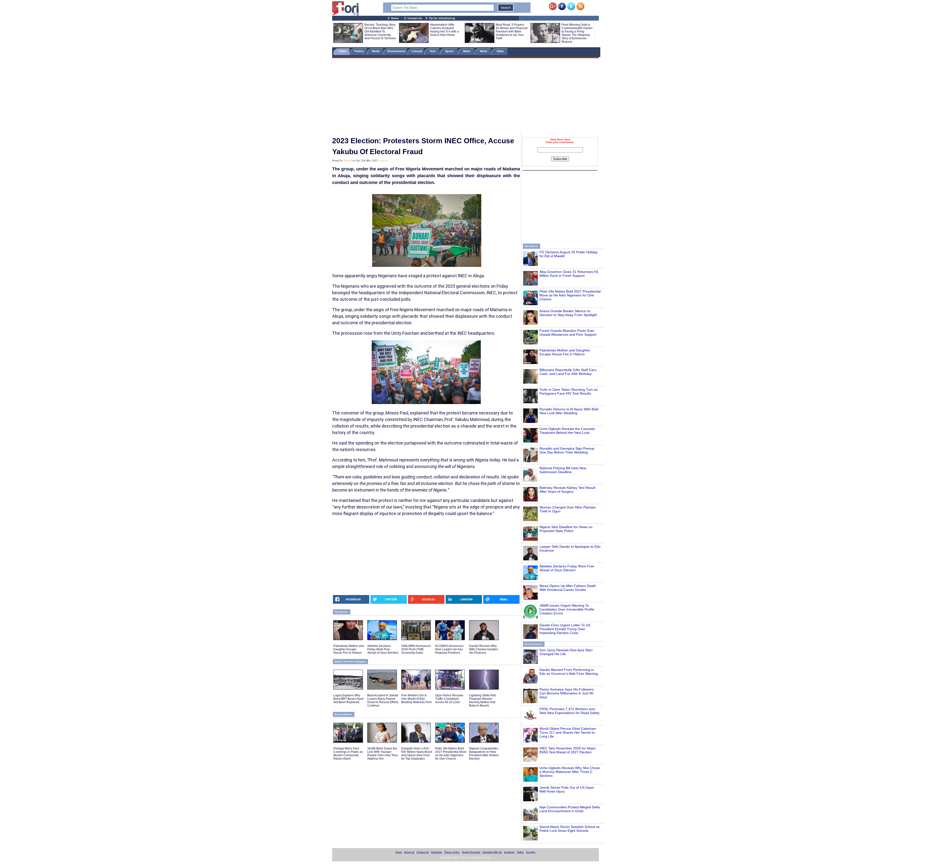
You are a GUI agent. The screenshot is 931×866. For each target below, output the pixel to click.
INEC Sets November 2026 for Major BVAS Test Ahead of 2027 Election (567, 750)
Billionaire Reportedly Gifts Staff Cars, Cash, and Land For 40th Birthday (568, 372)
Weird (484, 51)
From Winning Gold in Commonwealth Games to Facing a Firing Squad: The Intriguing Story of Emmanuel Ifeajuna (577, 33)
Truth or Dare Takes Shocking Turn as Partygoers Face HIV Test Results (568, 391)
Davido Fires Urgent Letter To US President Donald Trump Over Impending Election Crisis (564, 629)
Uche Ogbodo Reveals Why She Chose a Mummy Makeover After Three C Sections (569, 772)
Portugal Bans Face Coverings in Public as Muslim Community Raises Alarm (348, 753)
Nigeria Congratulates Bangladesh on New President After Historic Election (484, 753)
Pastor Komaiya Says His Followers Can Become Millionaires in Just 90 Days (566, 693)
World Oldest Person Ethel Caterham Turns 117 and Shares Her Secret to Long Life (567, 732)
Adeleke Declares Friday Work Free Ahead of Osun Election (566, 568)
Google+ (531, 852)
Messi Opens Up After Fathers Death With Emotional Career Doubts (567, 588)
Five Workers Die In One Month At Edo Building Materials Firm (416, 699)
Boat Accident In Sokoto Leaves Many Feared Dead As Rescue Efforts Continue (382, 700)
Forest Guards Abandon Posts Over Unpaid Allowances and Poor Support (567, 332)
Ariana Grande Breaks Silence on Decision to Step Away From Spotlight (568, 313)
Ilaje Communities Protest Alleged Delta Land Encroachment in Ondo (569, 809)
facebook (509, 852)
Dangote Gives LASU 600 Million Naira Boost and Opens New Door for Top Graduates (416, 753)
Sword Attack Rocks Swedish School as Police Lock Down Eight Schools (569, 829)
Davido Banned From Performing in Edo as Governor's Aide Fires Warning (568, 671)
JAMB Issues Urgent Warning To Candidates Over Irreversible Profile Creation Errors (566, 609)
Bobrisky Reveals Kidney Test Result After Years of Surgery (567, 489)
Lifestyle (417, 51)
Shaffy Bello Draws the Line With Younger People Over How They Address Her (382, 753)
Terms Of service (471, 852)
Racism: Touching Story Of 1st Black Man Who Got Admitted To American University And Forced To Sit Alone (380, 31)
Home (395, 18)
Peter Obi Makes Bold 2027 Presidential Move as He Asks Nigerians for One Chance (570, 295)
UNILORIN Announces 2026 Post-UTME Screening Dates (416, 649)
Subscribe (560, 159)
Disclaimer (436, 852)
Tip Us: (442, 18)
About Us (409, 852)
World (376, 51)
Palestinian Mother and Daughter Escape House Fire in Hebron (564, 352)
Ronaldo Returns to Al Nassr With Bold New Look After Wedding (568, 411)
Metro (467, 51)
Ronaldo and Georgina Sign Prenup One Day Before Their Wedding (566, 450)
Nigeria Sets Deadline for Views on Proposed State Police (566, 529)
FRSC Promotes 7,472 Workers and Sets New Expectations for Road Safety (569, 711)
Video (500, 51)
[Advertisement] (465, 95)
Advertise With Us (492, 852)
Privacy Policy (452, 852)
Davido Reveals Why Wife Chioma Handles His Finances (483, 649)
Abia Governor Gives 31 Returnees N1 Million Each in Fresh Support (569, 274)
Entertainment (396, 51)
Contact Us (415, 18)
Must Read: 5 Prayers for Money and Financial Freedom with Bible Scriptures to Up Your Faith (512, 31)
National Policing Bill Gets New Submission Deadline (562, 470)
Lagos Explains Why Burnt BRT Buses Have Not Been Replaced (348, 699)
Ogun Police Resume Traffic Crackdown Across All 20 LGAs (449, 699)
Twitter (520, 852)
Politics (359, 51)
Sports (449, 51)
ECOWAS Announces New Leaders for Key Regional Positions (449, 649)
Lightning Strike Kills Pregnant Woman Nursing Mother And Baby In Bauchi (482, 700)
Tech (433, 51)
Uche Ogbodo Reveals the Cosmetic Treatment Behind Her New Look (567, 431)
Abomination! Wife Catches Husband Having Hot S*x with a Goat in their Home (444, 30)
